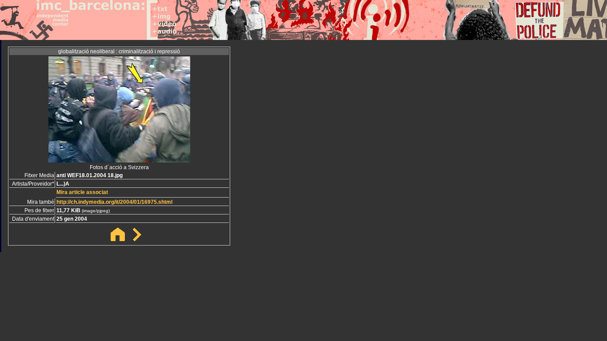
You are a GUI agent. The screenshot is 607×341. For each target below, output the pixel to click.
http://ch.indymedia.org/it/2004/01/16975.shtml (114, 202)
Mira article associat (82, 192)
